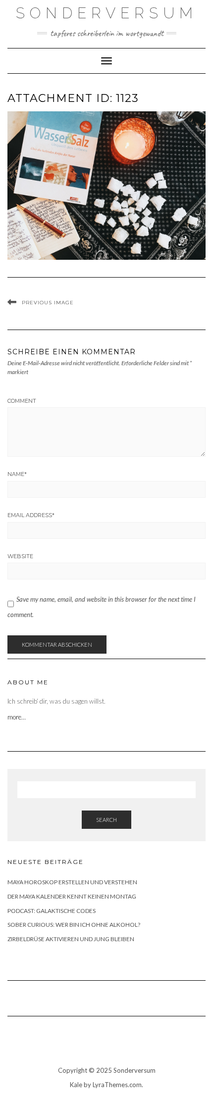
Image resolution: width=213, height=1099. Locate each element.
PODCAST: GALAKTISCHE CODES (51, 910)
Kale (76, 1085)
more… (17, 717)
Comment (21, 400)
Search (106, 819)
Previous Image (48, 302)
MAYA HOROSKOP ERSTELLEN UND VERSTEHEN (72, 882)
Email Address (30, 515)
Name (17, 474)
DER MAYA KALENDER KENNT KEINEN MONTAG (71, 896)
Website (20, 556)
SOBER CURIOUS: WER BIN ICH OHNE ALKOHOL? (73, 924)
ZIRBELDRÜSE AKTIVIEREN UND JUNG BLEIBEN (70, 939)
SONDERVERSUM (107, 13)
